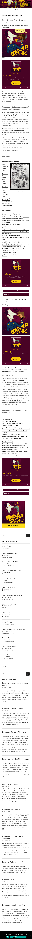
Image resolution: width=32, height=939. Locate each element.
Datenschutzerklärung (20, 936)
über (14, 243)
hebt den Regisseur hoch (12, 455)
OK (7, 936)
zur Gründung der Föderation (15, 230)
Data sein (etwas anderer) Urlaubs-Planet (13, 545)
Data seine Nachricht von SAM (10, 621)
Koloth (4, 172)
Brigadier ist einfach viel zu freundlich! (13, 246)
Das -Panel (7, 419)
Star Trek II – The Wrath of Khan (14, 438)
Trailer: (9, 421)
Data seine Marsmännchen (9, 646)
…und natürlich (7, 205)
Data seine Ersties (7, 638)
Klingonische (9, 252)
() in (15, 436)
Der (8, 228)
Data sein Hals (10, 2)
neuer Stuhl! (7, 442)
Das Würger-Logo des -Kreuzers (15, 215)
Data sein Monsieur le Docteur (10, 578)
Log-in (4, 666)
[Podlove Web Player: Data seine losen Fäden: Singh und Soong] (16, 350)
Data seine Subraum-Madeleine (10, 562)
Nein (12, 936)
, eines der (13, 447)
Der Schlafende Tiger (15, 400)
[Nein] (30, 935)
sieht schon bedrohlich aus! (13, 248)
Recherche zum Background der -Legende (16, 430)
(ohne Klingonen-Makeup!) (12, 224)
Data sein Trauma (6, 612)
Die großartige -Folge (10, 250)
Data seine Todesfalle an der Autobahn (12, 595)
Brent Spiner (5, 427)
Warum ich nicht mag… (11, 244)
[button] (9, 291)
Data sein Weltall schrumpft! (9, 604)
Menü (16, 9)
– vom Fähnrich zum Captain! (14, 213)
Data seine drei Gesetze (8, 587)
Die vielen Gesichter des (12, 241)
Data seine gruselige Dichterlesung (11, 570)
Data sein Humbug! (7, 654)
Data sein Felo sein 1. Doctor (9, 553)
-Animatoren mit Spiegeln (11, 434)
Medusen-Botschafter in (10, 425)
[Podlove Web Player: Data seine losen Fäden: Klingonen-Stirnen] (16, 74)
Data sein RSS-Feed (9, 679)
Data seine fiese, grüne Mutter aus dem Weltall (14, 629)
